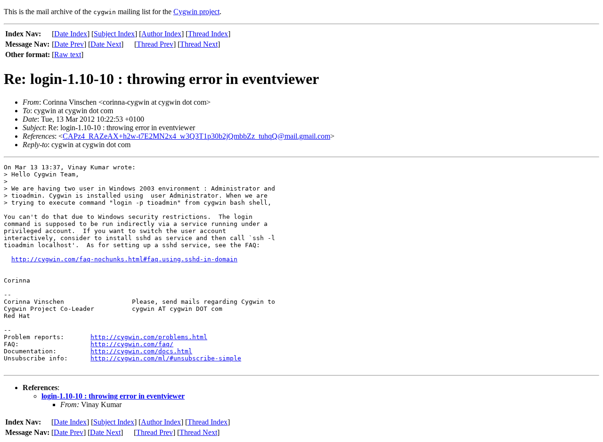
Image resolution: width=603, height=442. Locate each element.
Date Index (70, 34)
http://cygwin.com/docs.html (141, 351)
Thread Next (199, 44)
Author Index (161, 34)
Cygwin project (196, 12)
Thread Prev (155, 44)
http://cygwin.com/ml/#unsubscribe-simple (165, 358)
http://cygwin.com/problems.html (148, 337)
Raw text (67, 54)
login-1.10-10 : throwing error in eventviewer (113, 396)
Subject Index (114, 34)
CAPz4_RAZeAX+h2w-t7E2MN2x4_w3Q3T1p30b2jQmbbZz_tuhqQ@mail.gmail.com (196, 136)
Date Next (105, 44)
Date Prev (69, 44)
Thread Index (208, 34)
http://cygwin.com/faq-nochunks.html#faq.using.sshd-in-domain (124, 259)
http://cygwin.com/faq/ (131, 344)
